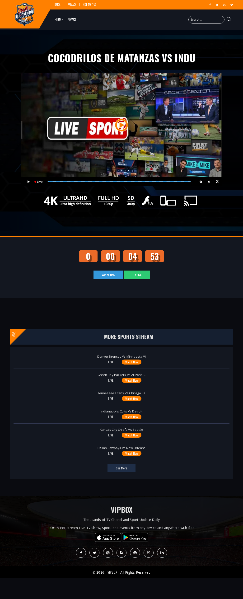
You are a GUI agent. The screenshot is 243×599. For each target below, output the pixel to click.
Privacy (72, 4)
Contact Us (89, 4)
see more (121, 467)
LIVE (110, 361)
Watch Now (108, 274)
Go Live (137, 274)
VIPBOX (121, 509)
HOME (59, 19)
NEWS (72, 19)
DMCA (57, 4)
